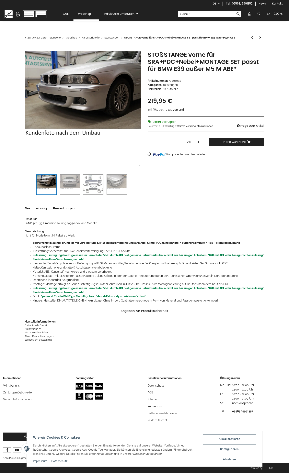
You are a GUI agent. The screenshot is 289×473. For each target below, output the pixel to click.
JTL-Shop (268, 468)
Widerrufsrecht (157, 420)
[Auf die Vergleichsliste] (123, 58)
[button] (249, 14)
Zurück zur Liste (37, 37)
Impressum (40, 461)
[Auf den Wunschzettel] (133, 58)
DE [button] (214, 4)
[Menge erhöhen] (198, 142)
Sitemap (153, 399)
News (262, 4)
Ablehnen (229, 459)
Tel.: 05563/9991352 (239, 4)
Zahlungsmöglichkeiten (18, 392)
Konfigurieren (229, 449)
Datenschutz (59, 461)
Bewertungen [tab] (64, 208)
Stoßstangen (169, 84)
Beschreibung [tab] (36, 208)
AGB (150, 392)
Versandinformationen (17, 399)
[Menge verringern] (152, 142)
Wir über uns (11, 385)
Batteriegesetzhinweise (162, 413)
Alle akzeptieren (229, 438)
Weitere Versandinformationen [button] (195, 126)
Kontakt (277, 4)
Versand (178, 110)
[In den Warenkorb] (28, 49)
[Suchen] (238, 14)
